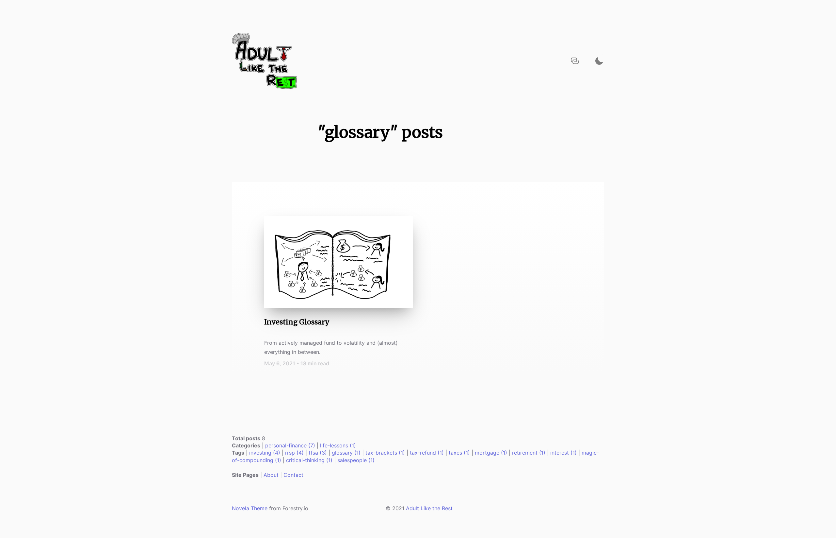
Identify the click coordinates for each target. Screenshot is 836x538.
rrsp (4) (294, 452)
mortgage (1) (491, 452)
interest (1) (563, 452)
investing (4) (264, 452)
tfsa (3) (318, 452)
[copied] (574, 61)
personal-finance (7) (290, 445)
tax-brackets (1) (385, 452)
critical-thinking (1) (309, 460)
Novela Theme (249, 508)
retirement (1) (528, 452)
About (271, 475)
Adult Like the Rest (429, 508)
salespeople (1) (356, 460)
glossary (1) (346, 452)
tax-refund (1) (427, 452)
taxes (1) (459, 452)
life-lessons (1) (338, 445)
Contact (293, 475)
